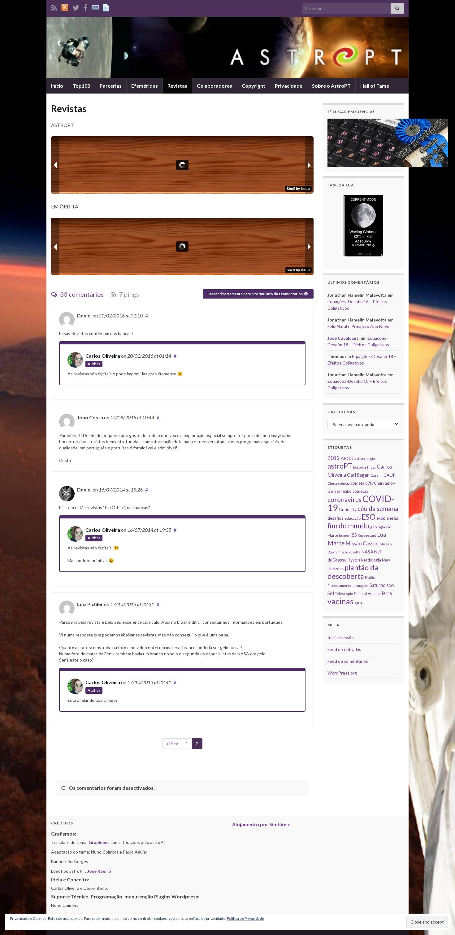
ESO (368, 516)
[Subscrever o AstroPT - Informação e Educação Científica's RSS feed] (54, 6)
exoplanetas (387, 518)
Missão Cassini (362, 543)
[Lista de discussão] (95, 6)
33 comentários (81, 294)
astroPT (339, 466)
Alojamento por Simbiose (261, 824)
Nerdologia (371, 559)
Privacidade (288, 86)
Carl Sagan (358, 475)
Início (57, 86)
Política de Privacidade (245, 918)
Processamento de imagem (348, 585)
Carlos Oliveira (102, 356)
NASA (367, 551)
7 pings (128, 294)
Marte (336, 543)
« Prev (172, 743)
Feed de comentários (347, 661)
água (358, 603)
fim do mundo (348, 526)
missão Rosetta (349, 552)
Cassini (376, 475)
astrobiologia (364, 459)
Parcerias (111, 86)
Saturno (378, 585)
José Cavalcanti (343, 338)
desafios (335, 518)
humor (344, 535)
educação (352, 518)
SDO (390, 585)
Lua (381, 534)
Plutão (370, 577)
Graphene (99, 842)
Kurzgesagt (367, 535)
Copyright (253, 86)
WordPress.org (342, 672)
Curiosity (348, 509)
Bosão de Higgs (364, 467)
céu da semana (378, 508)
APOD (347, 458)
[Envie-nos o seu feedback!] (106, 6)
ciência (344, 483)
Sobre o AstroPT (331, 86)
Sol (330, 593)
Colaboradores (214, 86)
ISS (353, 535)
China (332, 483)
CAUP (390, 475)
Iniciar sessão (340, 637)
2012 (333, 458)
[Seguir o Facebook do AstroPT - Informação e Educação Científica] (85, 6)
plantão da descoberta (352, 571)
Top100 (81, 86)
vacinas (340, 601)
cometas (360, 491)
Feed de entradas (344, 649)
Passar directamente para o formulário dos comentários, (255, 293)
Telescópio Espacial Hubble (357, 594)
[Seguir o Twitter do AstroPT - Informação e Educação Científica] (75, 6)
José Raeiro (99, 871)
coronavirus (344, 499)
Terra (386, 593)
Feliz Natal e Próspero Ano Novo (358, 326)
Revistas (177, 86)
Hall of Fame (374, 86)
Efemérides (144, 86)
